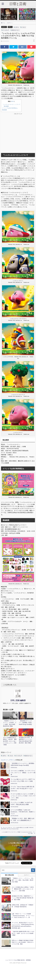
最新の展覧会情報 (9, 875)
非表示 (12, 101)
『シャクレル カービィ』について (11, 104)
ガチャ (17, 27)
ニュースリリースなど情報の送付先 (15, 960)
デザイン (10, 26)
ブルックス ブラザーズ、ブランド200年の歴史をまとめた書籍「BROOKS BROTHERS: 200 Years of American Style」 (17, 828)
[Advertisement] (18, 132)
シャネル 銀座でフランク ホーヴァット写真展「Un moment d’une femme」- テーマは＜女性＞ (18, 833)
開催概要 (4, 109)
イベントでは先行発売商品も (10, 108)
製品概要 (6, 106)
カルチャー (4, 26)
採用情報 (28, 960)
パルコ (24, 27)
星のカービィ (15, 30)
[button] (2, 14)
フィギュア (6, 30)
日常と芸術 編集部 (18, 700)
